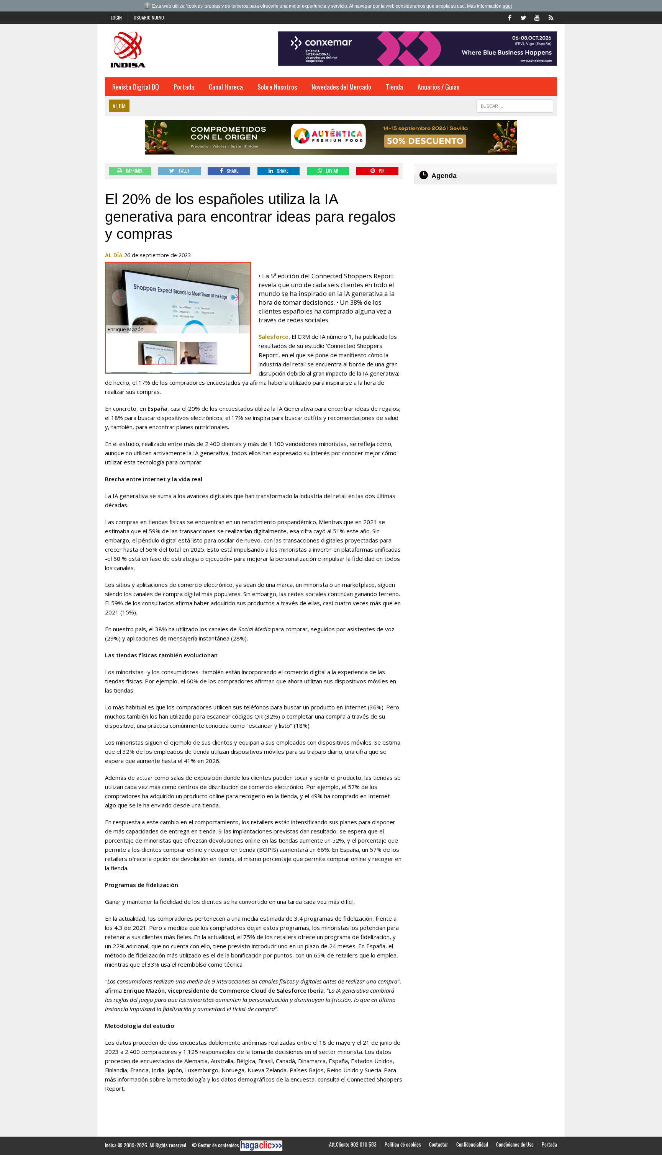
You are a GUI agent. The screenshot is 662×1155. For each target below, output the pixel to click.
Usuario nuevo (149, 17)
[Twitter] (523, 16)
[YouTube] (537, 16)
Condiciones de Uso (515, 1144)
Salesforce (273, 336)
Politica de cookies (403, 1144)
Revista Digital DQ (135, 86)
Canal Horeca (226, 86)
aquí (507, 6)
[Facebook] (509, 16)
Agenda (444, 176)
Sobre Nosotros (277, 86)
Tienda (394, 86)
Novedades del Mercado (341, 86)
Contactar (438, 1144)
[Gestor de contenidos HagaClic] (261, 1145)
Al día (114, 255)
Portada (184, 86)
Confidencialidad (472, 1144)
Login (116, 17)
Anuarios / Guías (438, 86)
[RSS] (551, 16)
